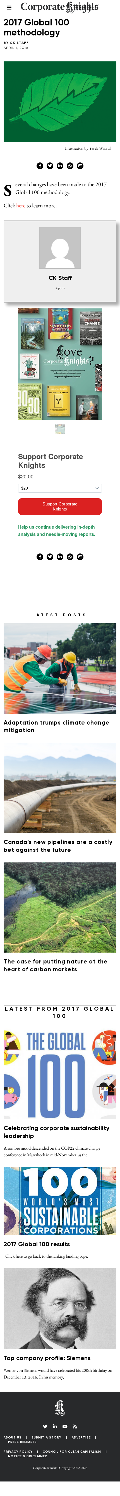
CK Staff (19, 43)
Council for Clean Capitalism (72, 1451)
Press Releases (22, 1442)
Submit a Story (46, 1437)
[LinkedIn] (55, 1426)
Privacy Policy (18, 1451)
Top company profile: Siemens (47, 1358)
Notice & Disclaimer (27, 1456)
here (20, 205)
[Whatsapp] (70, 165)
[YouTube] (65, 1426)
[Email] (80, 165)
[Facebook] (40, 165)
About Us (12, 1437)
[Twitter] (50, 165)
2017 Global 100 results (37, 1244)
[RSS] (75, 1426)
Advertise (81, 1437)
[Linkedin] (60, 165)
